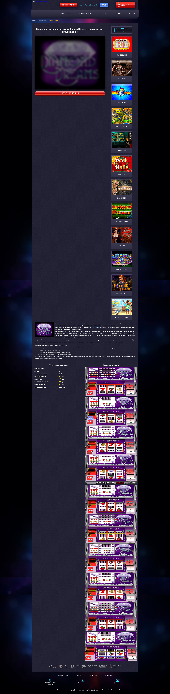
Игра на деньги (85, 13)
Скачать (103, 13)
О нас (79, 675)
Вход (104, 5)
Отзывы (108, 675)
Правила (93, 675)
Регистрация (68, 5)
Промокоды (63, 675)
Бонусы (118, 13)
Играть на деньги (70, 93)
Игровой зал (66, 13)
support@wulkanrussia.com (118, 683)
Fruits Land (94, 327)
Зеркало (132, 13)
